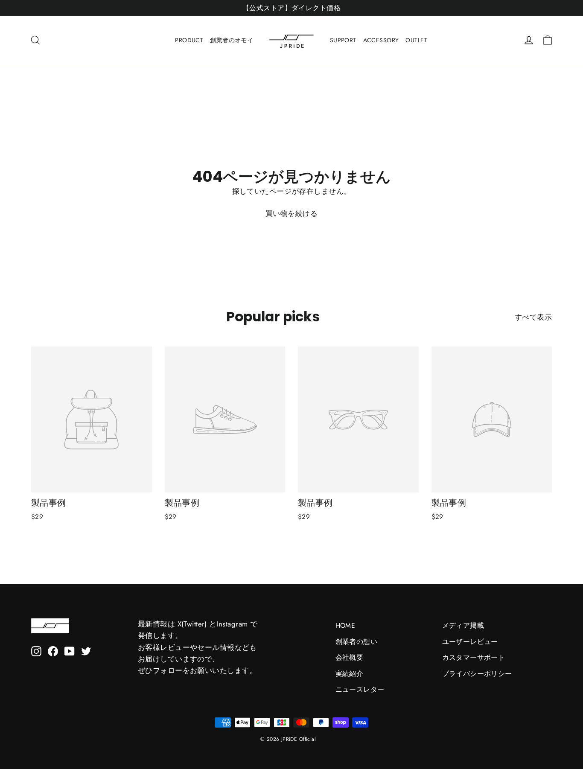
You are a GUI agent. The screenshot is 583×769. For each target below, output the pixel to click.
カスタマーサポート (473, 657)
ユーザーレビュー (470, 642)
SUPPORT (343, 40)
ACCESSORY (381, 40)
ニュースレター (360, 689)
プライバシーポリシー (477, 674)
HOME (345, 625)
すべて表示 (533, 317)
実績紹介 (349, 674)
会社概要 (349, 657)
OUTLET (416, 40)
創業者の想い (356, 642)
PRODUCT (189, 40)
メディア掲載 (463, 625)
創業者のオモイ (231, 40)
